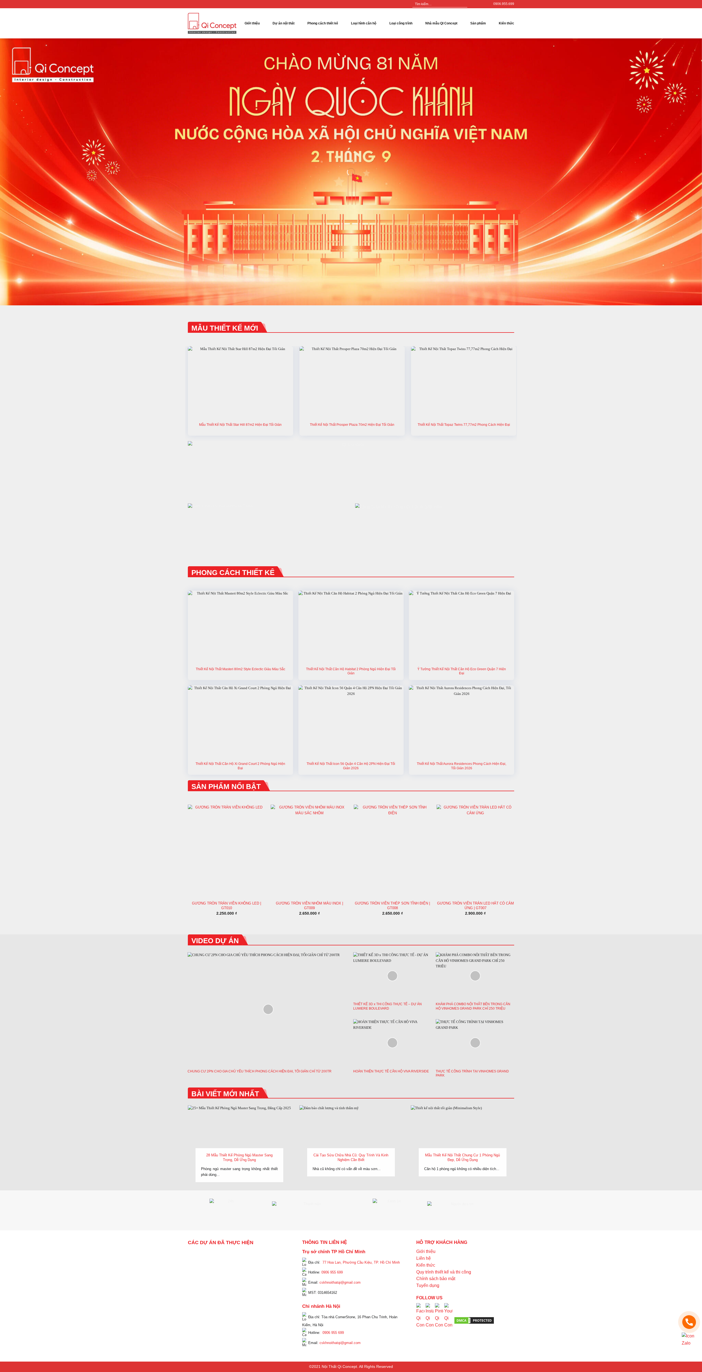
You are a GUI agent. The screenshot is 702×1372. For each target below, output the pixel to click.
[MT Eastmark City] (277, 1270)
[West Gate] (267, 1255)
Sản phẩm (478, 23)
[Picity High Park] (215, 1255)
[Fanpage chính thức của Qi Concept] (420, 1320)
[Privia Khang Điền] (196, 1294)
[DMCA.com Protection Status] (474, 1320)
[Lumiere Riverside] (262, 1316)
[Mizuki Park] (220, 1316)
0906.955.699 (503, 4)
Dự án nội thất (284, 23)
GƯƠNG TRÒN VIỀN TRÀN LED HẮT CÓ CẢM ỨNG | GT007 (475, 905)
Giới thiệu (252, 23)
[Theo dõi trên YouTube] (483, 4)
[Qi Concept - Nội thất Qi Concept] (212, 23)
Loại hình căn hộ (363, 23)
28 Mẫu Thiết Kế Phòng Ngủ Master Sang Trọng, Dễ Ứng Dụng (239, 1157)
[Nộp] (463, 4)
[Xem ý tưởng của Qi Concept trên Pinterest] (439, 1320)
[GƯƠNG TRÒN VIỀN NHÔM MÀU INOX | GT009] (309, 851)
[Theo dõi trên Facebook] (472, 4)
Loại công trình (400, 23)
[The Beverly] (196, 1278)
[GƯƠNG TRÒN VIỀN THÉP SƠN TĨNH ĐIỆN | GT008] (392, 851)
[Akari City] (201, 1308)
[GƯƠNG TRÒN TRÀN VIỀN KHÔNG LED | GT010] (226, 851)
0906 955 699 (332, 1272)
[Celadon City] (196, 1263)
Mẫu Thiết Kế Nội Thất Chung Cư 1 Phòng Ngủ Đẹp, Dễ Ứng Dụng (462, 1157)
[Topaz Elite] (243, 1255)
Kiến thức (506, 23)
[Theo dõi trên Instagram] (477, 4)
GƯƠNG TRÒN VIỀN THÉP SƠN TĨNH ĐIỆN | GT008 (392, 905)
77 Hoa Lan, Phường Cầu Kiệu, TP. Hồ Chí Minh (361, 1262)
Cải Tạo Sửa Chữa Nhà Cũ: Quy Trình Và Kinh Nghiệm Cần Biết (350, 1157)
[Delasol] (272, 1301)
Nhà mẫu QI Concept (441, 23)
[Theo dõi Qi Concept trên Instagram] (430, 1320)
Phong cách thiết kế (322, 23)
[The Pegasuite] (277, 1290)
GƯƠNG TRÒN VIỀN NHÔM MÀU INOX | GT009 (309, 905)
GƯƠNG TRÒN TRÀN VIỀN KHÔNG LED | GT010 (226, 905)
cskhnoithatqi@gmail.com (340, 1282)
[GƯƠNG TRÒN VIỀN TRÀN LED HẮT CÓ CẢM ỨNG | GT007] (475, 851)
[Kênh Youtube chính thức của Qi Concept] (448, 1320)
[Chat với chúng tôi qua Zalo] (689, 1339)
